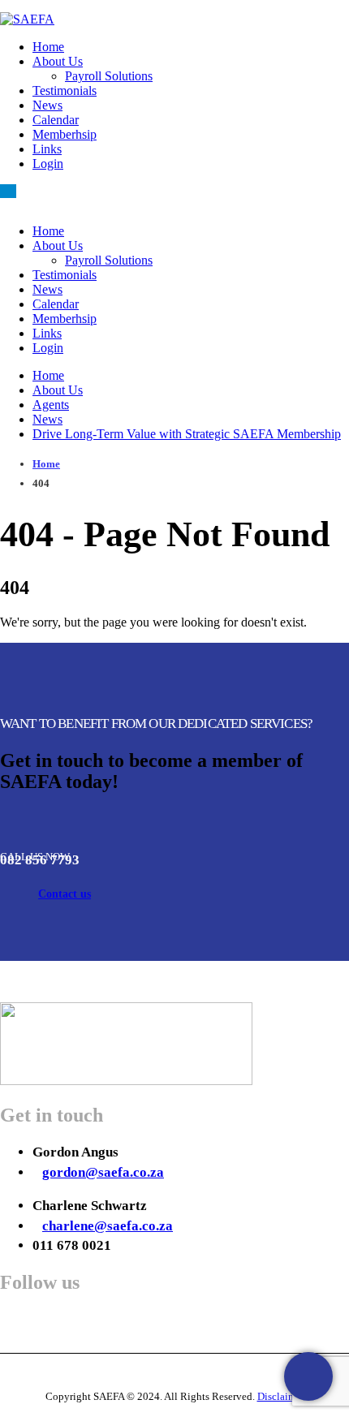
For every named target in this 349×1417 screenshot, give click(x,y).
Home (48, 47)
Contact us (64, 894)
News (47, 105)
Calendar (55, 120)
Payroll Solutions (109, 76)
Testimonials (64, 90)
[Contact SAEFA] (308, 1376)
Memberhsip (64, 134)
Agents (50, 404)
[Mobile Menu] (8, 191)
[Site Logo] (27, 19)
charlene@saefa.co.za (107, 1226)
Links (47, 149)
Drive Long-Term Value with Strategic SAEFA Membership (186, 434)
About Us (57, 61)
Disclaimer (280, 1396)
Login (47, 163)
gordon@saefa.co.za (103, 1172)
